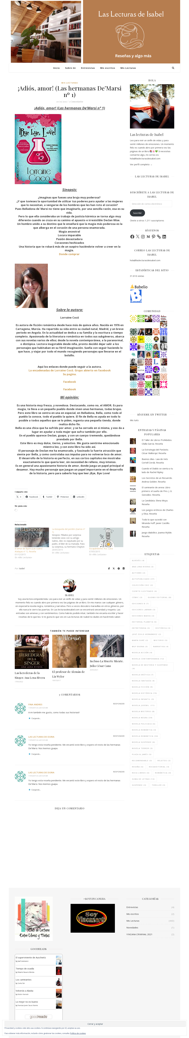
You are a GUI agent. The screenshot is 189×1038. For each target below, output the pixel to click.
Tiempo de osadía (25, 968)
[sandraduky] (163, 346)
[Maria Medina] (141, 361)
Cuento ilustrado (144, 591)
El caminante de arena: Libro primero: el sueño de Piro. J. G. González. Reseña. (157, 491)
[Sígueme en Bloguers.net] (152, 296)
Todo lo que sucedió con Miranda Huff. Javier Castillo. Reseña (156, 523)
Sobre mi (70, 67)
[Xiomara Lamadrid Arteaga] (141, 369)
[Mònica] (148, 346)
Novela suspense (143, 742)
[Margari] (148, 339)
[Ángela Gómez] (156, 354)
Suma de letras (143, 779)
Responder (118, 703)
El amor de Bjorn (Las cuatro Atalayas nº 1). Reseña (28, 550)
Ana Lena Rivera (143, 567)
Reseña (138, 767)
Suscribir (137, 212)
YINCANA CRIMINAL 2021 (139, 934)
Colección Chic (142, 585)
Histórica (163, 628)
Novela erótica (143, 675)
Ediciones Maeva (143, 616)
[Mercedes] (141, 384)
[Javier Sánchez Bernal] (163, 361)
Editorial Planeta (144, 622)
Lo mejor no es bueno (27, 1001)
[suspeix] (148, 354)
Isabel (22, 568)
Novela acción (142, 652)
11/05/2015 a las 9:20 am (38, 708)
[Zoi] (133, 377)
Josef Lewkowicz (23, 961)
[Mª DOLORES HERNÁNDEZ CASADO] (163, 339)
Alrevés (138, 560)
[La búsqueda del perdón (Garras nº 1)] (70, 541)
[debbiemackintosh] (156, 318)
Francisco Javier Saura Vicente (28, 1005)
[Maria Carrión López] (156, 346)
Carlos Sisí (21, 983)
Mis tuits (134, 420)
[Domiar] (156, 331)
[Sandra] (148, 392)
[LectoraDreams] (163, 317)
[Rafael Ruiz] (148, 369)
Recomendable (142, 760)
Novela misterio (143, 711)
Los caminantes (23, 979)
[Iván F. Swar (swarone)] (141, 339)
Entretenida (141, 628)
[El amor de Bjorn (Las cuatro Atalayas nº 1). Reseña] (32, 537)
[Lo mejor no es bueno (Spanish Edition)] (59, 1004)
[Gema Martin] (133, 392)
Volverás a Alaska (24, 990)
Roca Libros (141, 773)
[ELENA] (133, 331)
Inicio (56, 67)
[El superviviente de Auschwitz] (59, 960)
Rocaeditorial (159, 767)
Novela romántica (145, 736)
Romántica (163, 773)
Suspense (139, 785)
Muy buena (140, 646)
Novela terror (142, 748)
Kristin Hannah (23, 994)
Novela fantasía (143, 681)
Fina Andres (35, 704)
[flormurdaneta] (163, 384)
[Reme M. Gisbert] (163, 354)
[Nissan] (163, 377)
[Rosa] (163, 331)
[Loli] (148, 361)
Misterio (161, 640)
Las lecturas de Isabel (146, 134)
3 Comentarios (76, 101)
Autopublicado (143, 579)
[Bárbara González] (141, 331)
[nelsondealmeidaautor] (133, 384)
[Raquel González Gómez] (141, 377)
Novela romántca (144, 730)
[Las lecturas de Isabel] (148, 318)
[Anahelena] (163, 324)
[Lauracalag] (133, 318)
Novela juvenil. (143, 705)
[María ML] (133, 339)
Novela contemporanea (148, 659)
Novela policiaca (143, 724)
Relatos (164, 760)
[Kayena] (156, 392)
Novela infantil (143, 699)
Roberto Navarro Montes (26, 972)
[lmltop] (148, 377)
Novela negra (142, 717)
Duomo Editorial (159, 597)
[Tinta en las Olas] (133, 354)
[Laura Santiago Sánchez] (156, 339)
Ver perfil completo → (141, 164)
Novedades (132, 927)
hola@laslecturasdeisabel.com (145, 260)
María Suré (140, 640)
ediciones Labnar (143, 609)
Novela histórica (144, 693)
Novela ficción (142, 687)
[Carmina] (133, 346)
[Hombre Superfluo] (133, 361)
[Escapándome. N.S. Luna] (106, 537)
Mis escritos (107, 67)
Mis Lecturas (128, 67)
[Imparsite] (148, 331)
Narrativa (161, 646)
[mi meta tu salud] (163, 369)
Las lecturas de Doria (41, 736)
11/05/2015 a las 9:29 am (38, 740)
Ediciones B (140, 603)
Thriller (158, 785)
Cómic (137, 597)
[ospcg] (148, 384)
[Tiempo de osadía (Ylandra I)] (59, 971)
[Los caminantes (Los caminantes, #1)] (59, 982)
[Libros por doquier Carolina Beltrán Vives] (141, 318)
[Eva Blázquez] (156, 377)
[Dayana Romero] (141, 354)
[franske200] (141, 392)
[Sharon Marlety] (141, 346)
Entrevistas (88, 67)
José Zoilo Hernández (146, 634)
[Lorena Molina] (156, 384)
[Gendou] (156, 369)
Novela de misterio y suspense (150, 667)
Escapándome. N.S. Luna (101, 548)
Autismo (138, 573)
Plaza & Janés (142, 754)
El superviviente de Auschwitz (31, 957)
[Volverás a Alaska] (59, 993)
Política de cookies (78, 1033)
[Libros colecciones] (156, 361)
